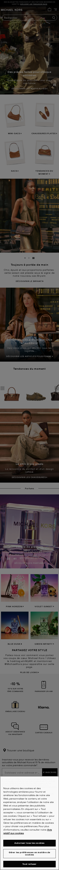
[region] (29, 823)
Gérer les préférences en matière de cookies (29, 853)
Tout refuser (29, 864)
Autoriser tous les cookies (29, 843)
